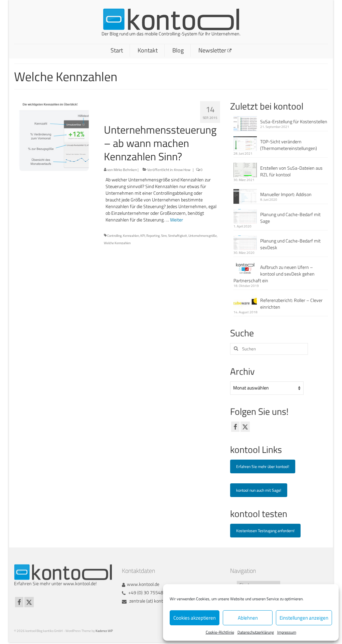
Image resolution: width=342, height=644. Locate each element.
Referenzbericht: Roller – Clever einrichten (291, 303)
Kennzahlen (131, 235)
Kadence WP (104, 630)
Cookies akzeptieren (194, 618)
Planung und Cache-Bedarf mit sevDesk (290, 244)
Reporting (153, 235)
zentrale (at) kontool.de (151, 600)
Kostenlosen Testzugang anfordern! (265, 530)
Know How (182, 169)
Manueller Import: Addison (286, 194)
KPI (142, 235)
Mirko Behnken (125, 169)
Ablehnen (248, 618)
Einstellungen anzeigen (304, 618)
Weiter (176, 219)
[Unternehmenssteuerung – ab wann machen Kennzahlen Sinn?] (54, 135)
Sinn (164, 235)
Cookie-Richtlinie (220, 632)
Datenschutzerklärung (255, 632)
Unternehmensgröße (202, 235)
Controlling (114, 235)
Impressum (286, 632)
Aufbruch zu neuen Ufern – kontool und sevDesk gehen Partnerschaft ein (274, 274)
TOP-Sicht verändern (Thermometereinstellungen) (288, 145)
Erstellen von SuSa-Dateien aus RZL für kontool (291, 171)
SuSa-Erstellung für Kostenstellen (293, 121)
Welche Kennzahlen (117, 243)
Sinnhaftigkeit (177, 235)
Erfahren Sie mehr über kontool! (262, 466)
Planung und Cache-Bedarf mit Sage (290, 217)
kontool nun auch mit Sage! (258, 490)
